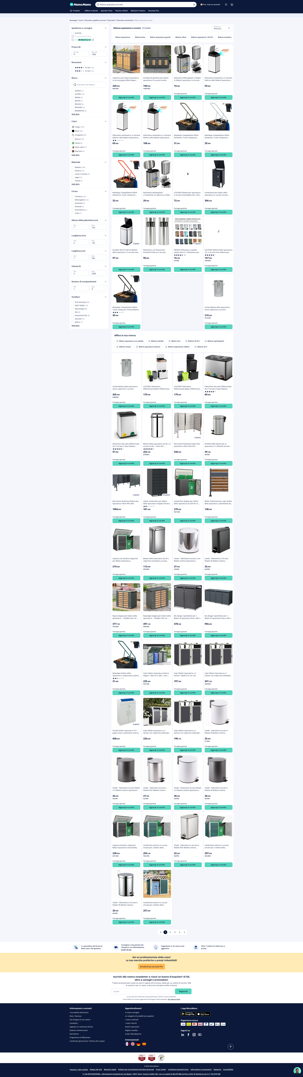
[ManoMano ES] (144, 1044)
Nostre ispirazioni (132, 1027)
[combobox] (222, 28)
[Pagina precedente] (161, 932)
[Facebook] (188, 1035)
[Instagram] (194, 1035)
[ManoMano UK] (133, 1044)
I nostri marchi (131, 1023)
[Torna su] (230, 1047)
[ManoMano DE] (138, 1044)
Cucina (80, 20)
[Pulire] (194, 4)
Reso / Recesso (75, 1016)
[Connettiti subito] (226, 4)
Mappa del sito (96, 1069)
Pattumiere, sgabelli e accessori (95, 20)
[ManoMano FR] (127, 1044)
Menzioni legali (110, 1069)
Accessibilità (228, 1069)
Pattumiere (111, 20)
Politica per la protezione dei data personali (136, 1069)
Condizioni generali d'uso (178, 1069)
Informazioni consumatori (201, 1069)
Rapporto (217, 1069)
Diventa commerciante (79, 1030)
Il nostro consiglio (132, 1012)
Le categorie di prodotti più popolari (139, 1016)
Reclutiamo (74, 1034)
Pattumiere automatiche (125, 20)
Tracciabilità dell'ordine (79, 1012)
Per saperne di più (174, 999)
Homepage (73, 20)
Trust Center (161, 1069)
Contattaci (74, 1023)
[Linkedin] (183, 1035)
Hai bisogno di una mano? (80, 1019)
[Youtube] (200, 1035)
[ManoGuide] (297, 1071)
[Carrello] (231, 4)
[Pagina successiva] (184, 932)
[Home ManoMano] (81, 4)
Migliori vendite (131, 1030)
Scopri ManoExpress (133, 1034)
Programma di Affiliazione (80, 1037)
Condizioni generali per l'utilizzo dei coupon (87, 1041)
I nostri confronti (131, 1019)
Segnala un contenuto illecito (81, 1027)
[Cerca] (98, 4)
